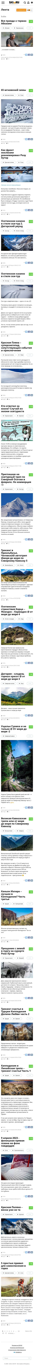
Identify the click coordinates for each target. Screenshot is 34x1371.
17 (8, 59)
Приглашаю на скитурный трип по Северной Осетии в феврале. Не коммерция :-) (16, 479)
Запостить (21, 10)
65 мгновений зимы (13, 90)
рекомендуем (25, 683)
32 (9, 467)
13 (8, 543)
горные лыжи (9, 416)
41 (6, 1333)
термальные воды (21, 28)
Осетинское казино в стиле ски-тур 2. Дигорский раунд (13, 223)
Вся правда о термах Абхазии (13, 22)
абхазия (7, 28)
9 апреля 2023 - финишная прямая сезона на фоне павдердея (12, 1141)
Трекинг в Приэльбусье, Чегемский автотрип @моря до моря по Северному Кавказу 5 (14, 555)
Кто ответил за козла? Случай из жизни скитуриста (12, 408)
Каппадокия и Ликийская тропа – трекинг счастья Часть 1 (16, 1068)
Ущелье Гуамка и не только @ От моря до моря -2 (14, 729)
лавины (22, 355)
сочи (6, 1150)
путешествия (8, 831)
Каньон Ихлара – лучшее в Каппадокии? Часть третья (13, 895)
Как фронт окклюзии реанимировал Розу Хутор (13, 153)
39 (18, 1331)
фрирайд (21, 958)
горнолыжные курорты (21, 1150)
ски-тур (7, 231)
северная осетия (9, 683)
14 (9, 884)
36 (9, 399)
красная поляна (9, 95)
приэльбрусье (9, 565)
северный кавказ (10, 736)
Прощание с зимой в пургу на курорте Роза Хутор (13, 951)
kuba (3, 16)
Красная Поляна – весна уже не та (12, 1208)
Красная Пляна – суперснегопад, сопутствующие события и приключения (16, 346)
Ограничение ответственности (17, 1350)
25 (9, 1325)
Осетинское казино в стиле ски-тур (13, 275)
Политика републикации (17, 1347)
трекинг (17, 1018)
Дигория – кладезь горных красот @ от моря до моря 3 (13, 676)
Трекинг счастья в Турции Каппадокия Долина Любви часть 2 (15, 1011)
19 (9, 214)
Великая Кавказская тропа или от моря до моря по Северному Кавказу (15, 822)
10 (9, 1256)
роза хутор (23, 95)
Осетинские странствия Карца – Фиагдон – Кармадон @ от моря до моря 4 (17, 610)
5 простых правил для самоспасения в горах (13, 1265)
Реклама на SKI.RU (17, 1345)
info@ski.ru (19, 1352)
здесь (12, 802)
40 (3, 1333)
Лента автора (5, 57)
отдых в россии (25, 619)
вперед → (11, 1333)
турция (7, 904)
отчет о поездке (20, 231)
